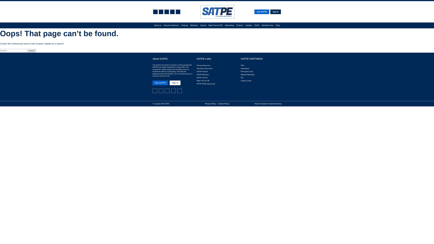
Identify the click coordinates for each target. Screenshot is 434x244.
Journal (203, 25)
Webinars (194, 25)
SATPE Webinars (203, 74)
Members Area (267, 25)
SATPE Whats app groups (206, 84)
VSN (242, 65)
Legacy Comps (246, 81)
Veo (242, 78)
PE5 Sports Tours (247, 71)
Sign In (276, 12)
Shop (278, 25)
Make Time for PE (215, 25)
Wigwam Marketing (247, 74)
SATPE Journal (202, 78)
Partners (239, 25)
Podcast (184, 25)
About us (157, 25)
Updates (248, 25)
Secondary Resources (204, 68)
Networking (229, 25)
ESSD (256, 25)
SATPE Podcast (202, 71)
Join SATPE (262, 12)
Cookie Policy (223, 104)
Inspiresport (245, 68)
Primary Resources (203, 65)
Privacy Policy (210, 104)
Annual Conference (171, 25)
